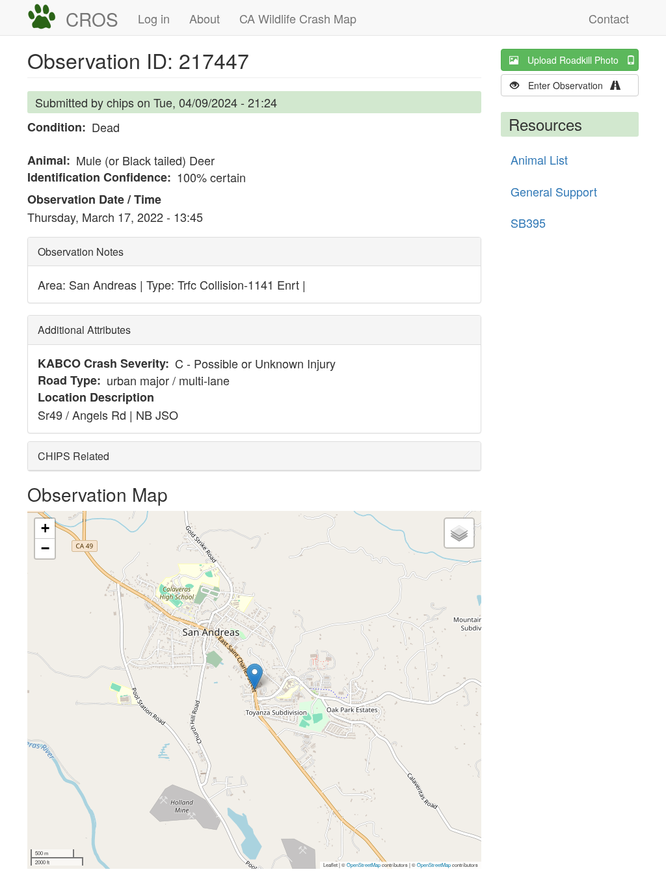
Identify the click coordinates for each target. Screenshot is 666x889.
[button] (254, 676)
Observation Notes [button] (81, 251)
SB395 (528, 222)
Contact (609, 18)
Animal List (539, 159)
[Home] (46, 17)
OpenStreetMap (363, 864)
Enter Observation (569, 85)
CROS (92, 19)
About (204, 18)
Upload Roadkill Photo (576, 59)
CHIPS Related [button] (73, 455)
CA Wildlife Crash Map (297, 18)
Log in (154, 18)
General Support (554, 191)
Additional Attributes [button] (84, 329)
